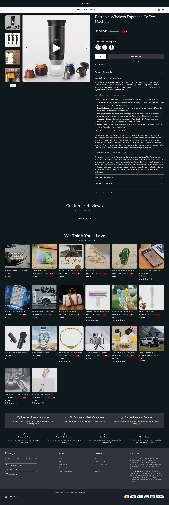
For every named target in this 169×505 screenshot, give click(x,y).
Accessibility (82, 492)
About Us (62, 461)
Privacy (76, 492)
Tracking (97, 471)
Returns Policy (99, 468)
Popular (85, 9)
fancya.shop (134, 458)
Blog (60, 458)
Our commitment (135, 471)
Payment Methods (101, 461)
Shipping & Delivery (101, 464)
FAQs (96, 458)
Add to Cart (136, 57)
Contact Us (63, 464)
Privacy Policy (64, 468)
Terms (72, 492)
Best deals (93, 9)
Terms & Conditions (65, 471)
